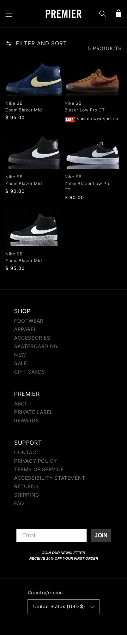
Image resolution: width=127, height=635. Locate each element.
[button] (9, 14)
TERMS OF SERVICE (39, 469)
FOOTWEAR (28, 321)
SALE (20, 363)
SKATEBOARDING (36, 346)
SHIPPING (26, 495)
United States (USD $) (59, 606)
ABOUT (23, 403)
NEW (20, 355)
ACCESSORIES (32, 338)
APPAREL (25, 329)
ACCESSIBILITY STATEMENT (49, 478)
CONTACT (27, 452)
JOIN (101, 535)
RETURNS (26, 486)
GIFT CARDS (29, 372)
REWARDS (26, 420)
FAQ (19, 503)
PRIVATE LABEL (33, 412)
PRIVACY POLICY (35, 461)
